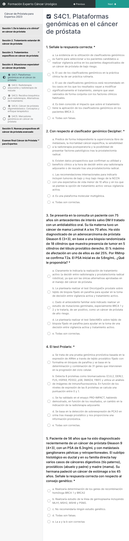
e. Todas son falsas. (64, 118)
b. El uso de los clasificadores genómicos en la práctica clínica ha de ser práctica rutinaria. (85, 74)
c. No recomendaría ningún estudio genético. (79, 509)
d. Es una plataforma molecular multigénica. (78, 195)
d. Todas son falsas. (64, 515)
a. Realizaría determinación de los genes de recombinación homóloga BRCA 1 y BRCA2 (87, 490)
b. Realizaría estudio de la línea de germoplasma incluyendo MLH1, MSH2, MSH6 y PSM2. (88, 500)
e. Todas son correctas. (66, 202)
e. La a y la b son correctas (68, 521)
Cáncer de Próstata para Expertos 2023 (19, 15)
